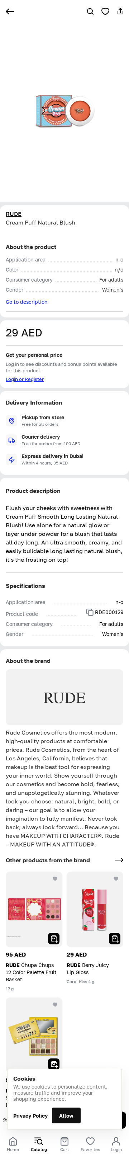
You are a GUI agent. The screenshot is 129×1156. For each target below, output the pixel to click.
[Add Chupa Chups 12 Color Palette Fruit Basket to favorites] (55, 878)
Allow (66, 1116)
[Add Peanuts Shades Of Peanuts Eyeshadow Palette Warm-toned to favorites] (55, 1004)
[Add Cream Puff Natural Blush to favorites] (105, 11)
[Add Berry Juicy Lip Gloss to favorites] (116, 878)
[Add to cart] (53, 938)
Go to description (27, 302)
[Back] (10, 11)
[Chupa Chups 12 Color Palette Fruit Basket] (34, 909)
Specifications (25, 585)
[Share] (120, 11)
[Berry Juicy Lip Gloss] (95, 909)
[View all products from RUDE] (119, 860)
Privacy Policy (30, 1116)
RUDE (14, 213)
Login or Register (25, 379)
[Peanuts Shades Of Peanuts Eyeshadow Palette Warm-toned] (34, 1035)
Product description (33, 490)
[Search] (90, 11)
